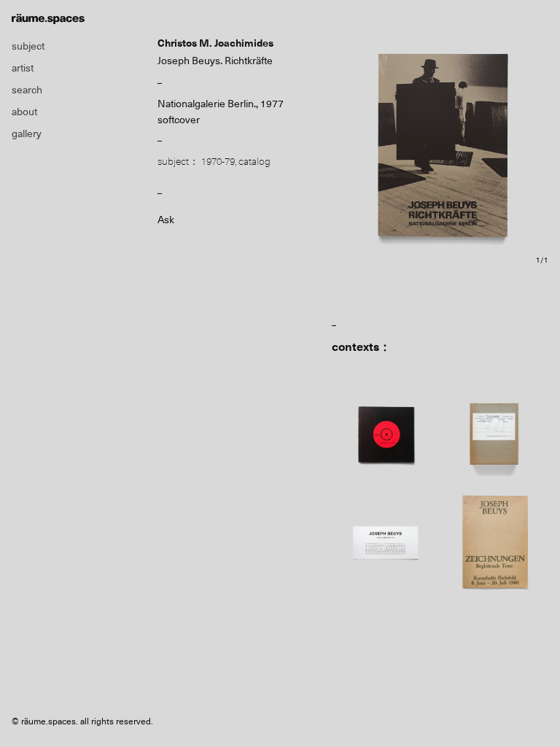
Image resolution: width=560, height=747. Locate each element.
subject (28, 46)
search (27, 89)
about (24, 111)
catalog (254, 161)
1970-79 (218, 161)
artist (23, 67)
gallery (27, 133)
